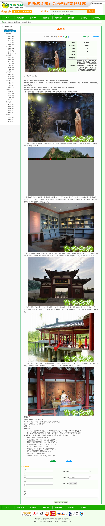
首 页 (8, 18)
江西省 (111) (11, 68)
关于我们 (96, 18)
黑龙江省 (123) (12, 53)
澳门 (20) (10, 121)
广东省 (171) (11, 83)
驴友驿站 (84, 18)
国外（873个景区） (9, 29)
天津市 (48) (11, 38)
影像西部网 (58, 519)
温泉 (68, 14)
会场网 (43, 519)
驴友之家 (71, 18)
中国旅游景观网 (50, 519)
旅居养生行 (17, 22)
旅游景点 (10, 22)
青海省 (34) (11, 108)
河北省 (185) (11, 40)
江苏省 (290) (11, 59)
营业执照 (68, 521)
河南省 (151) (11, 74)
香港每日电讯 (66, 519)
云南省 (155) (11, 98)
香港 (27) (10, 119)
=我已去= (96, 37)
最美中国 (33, 18)
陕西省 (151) (11, 104)
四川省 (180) (11, 93)
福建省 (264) (11, 65)
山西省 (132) (11, 42)
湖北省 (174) (11, 76)
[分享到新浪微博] (61, 37)
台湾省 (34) (11, 117)
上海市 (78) (11, 57)
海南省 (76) (11, 87)
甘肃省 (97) (11, 106)
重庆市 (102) (11, 91)
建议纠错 (46, 507)
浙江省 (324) (11, 61)
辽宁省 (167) (11, 49)
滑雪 (65, 14)
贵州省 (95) (11, 96)
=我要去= (86, 37)
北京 (55, 14)
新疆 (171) (10, 112)
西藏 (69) (10, 100)
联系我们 (84, 507)
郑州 (52, 14)
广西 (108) (10, 85)
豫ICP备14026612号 (60, 521)
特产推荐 (58, 18)
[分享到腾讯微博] (64, 37)
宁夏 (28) (10, 110)
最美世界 (46, 18)
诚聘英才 (71, 507)
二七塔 (59, 14)
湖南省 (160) (11, 78)
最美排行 (20, 18)
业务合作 (58, 507)
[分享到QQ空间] (59, 37)
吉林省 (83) (11, 51)
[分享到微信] (66, 37)
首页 (5, 22)
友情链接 (37, 519)
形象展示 (33, 507)
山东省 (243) (11, 70)
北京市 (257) (11, 36)
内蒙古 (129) (11, 44)
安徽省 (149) (11, 63)
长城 (62, 14)
